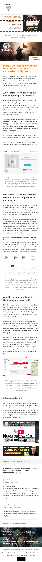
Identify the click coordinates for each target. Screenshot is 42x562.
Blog (11, 35)
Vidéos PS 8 (17, 35)
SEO (24, 305)
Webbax (18, 461)
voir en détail (30, 555)
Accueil (7, 35)
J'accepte (21, 559)
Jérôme (9, 480)
